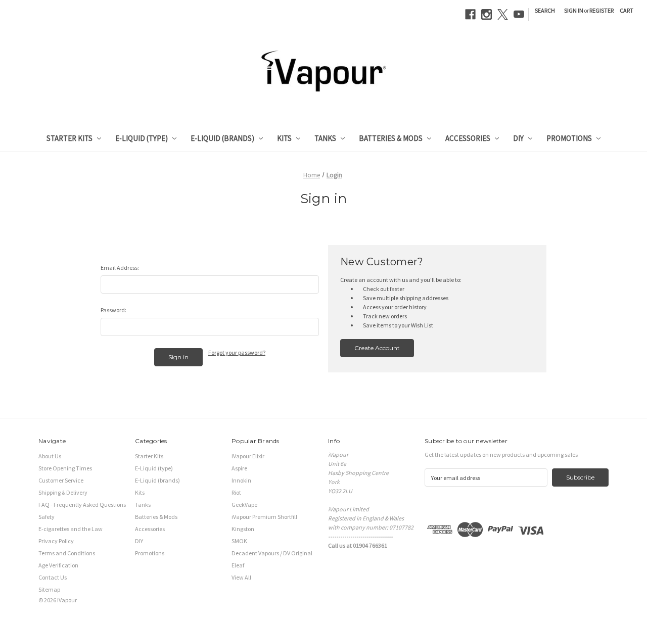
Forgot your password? (236, 352)
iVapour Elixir (248, 456)
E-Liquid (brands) (222, 138)
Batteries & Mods (391, 138)
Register (601, 10)
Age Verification (58, 565)
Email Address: (120, 267)
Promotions (569, 138)
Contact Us (52, 577)
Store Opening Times (65, 468)
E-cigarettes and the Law (70, 529)
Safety (46, 516)
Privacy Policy (56, 541)
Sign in (573, 10)
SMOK (239, 541)
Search (545, 10)
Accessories (467, 138)
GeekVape (244, 504)
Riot (236, 492)
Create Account (377, 348)
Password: (113, 310)
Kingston (243, 529)
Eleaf (238, 565)
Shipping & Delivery (62, 492)
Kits (284, 138)
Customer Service (60, 480)
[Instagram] (486, 14)
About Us (49, 456)
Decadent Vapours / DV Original (272, 553)
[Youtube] (519, 14)
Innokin (241, 480)
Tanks (325, 138)
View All (241, 577)
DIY (518, 138)
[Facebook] (470, 14)
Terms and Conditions (66, 553)
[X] (502, 14)
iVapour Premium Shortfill (264, 516)
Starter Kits (70, 138)
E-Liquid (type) (141, 138)
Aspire (239, 468)
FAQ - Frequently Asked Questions (82, 504)
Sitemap (49, 589)
